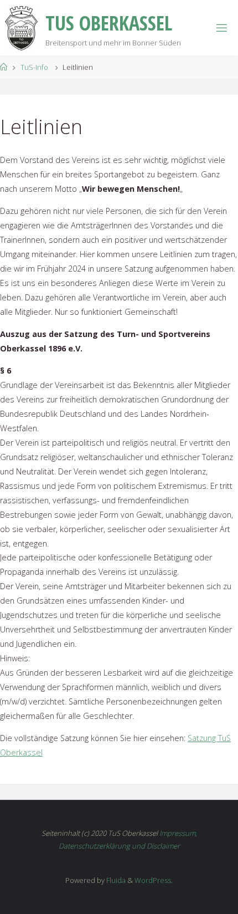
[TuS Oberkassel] (21, 27)
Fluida (115, 880)
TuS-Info (34, 67)
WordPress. (153, 880)
